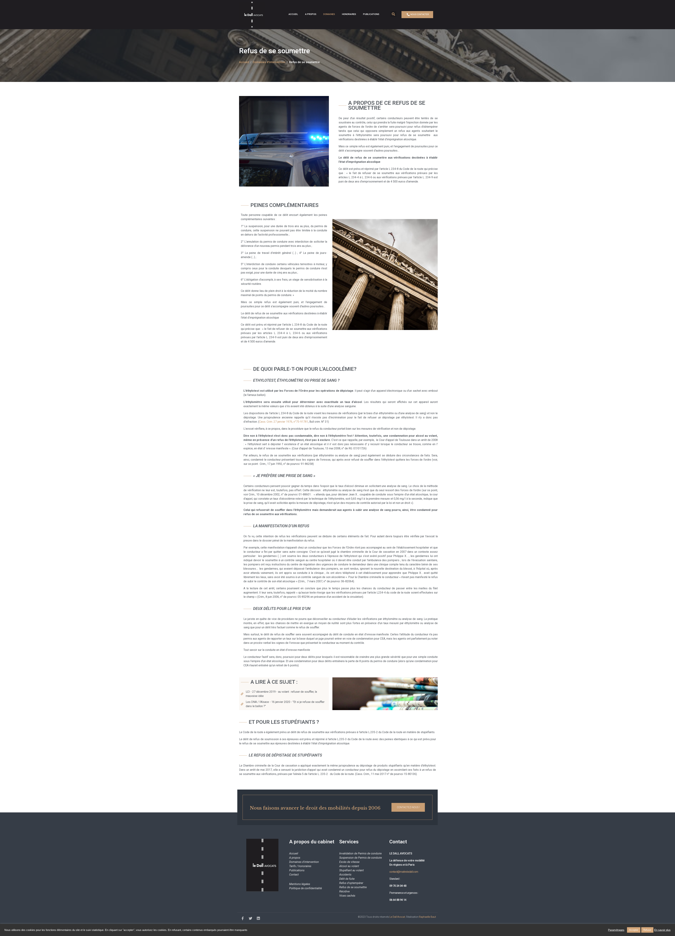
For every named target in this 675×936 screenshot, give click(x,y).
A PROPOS (310, 14)
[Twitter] (250, 918)
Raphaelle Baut (427, 916)
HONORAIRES (349, 14)
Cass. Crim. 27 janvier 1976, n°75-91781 (283, 421)
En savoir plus (662, 930)
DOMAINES (329, 14)
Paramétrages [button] (616, 930)
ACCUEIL (293, 14)
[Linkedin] (258, 918)
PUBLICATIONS (371, 14)
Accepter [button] (633, 930)
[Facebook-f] (242, 918)
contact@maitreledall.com (403, 871)
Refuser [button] (647, 930)
